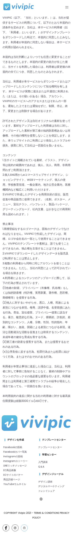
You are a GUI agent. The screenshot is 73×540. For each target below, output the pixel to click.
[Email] (24, 527)
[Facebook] (6, 527)
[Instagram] (15, 527)
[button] (67, 7)
